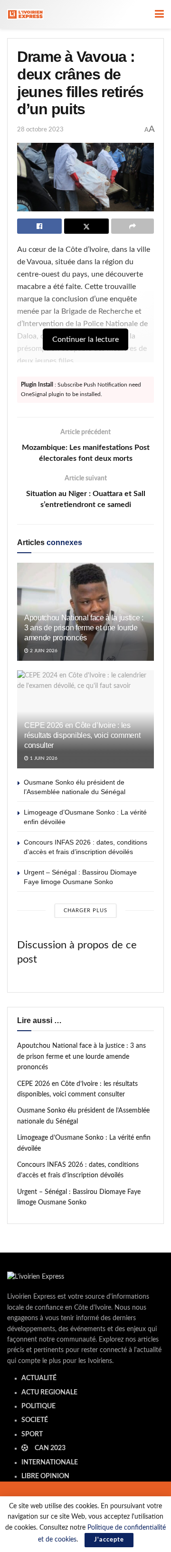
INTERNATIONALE (49, 1462)
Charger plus (85, 910)
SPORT (32, 1434)
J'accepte (109, 1540)
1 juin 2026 (42, 758)
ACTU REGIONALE (49, 1392)
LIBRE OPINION (45, 1476)
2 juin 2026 (42, 650)
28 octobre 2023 (40, 130)
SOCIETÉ (34, 1420)
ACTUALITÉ (39, 1378)
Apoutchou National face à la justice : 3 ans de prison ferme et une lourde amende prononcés (83, 628)
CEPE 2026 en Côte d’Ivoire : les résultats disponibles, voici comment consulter (82, 735)
